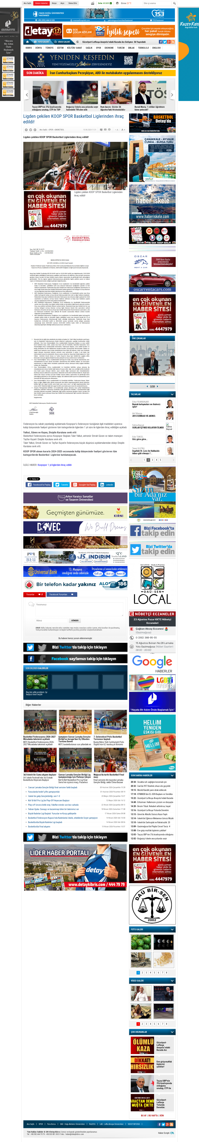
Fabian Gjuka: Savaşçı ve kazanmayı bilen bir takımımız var (53, 809)
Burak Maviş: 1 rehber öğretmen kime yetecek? (150, 108)
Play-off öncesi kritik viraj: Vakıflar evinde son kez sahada (53, 805)
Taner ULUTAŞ (146, 451)
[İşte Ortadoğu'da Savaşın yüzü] (141, 960)
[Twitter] (30, 129)
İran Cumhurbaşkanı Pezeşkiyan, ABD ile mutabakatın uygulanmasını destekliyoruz (106, 73)
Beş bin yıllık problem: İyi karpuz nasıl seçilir (36, 693)
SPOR (41, 1124)
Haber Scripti (163, 1133)
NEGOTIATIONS (134, 1124)
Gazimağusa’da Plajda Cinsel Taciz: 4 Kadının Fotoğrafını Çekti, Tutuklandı (150, 828)
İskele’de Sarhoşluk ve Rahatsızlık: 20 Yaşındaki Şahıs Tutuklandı (150, 824)
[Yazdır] (109, 129)
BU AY (143, 1115)
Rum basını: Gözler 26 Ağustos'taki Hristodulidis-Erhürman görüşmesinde (113, 108)
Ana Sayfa (27, 3)
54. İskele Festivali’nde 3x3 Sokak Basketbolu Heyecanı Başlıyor (39, 777)
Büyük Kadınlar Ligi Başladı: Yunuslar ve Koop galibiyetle (52, 813)
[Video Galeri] (62, 42)
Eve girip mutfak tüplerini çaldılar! (148, 830)
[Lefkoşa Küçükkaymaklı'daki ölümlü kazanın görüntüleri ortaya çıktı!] (163, 1011)
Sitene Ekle (72, 3)
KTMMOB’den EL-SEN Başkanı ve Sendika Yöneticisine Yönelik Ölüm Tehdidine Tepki (152, 796)
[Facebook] (26, 129)
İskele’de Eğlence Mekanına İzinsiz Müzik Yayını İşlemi (152, 820)
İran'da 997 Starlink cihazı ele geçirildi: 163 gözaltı (151, 788)
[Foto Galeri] (42, 42)
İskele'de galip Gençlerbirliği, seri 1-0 (44, 796)
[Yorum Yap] (101, 129)
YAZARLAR (136, 394)
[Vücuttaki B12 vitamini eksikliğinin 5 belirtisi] (163, 960)
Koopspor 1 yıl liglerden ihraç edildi (55, 464)
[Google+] (35, 129)
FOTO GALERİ (137, 929)
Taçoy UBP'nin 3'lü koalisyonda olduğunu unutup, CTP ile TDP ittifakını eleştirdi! (46, 108)
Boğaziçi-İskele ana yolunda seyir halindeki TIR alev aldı (82, 108)
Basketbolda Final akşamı (39, 826)
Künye (54, 3)
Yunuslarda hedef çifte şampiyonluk (44, 792)
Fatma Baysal (148, 426)
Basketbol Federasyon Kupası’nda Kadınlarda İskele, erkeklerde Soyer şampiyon (63, 818)
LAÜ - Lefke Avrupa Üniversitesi (111, 1124)
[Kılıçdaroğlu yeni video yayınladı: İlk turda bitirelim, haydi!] (163, 993)
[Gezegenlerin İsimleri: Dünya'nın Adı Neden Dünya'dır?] (163, 942)
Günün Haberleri (41, 3)
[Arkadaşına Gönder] (105, 129)
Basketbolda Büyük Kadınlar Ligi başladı (45, 822)
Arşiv (62, 3)
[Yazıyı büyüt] (123, 129)
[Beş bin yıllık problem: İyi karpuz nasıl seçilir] (141, 942)
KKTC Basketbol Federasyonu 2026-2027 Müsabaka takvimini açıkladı (39, 741)
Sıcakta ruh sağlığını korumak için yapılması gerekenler (149, 784)
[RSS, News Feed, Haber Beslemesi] (173, 42)
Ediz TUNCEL (139, 438)
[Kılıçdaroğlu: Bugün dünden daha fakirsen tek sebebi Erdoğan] (141, 993)
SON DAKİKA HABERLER (141, 775)
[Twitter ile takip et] (165, 42)
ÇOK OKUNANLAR (139, 1032)
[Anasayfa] (27, 42)
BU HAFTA (153, 1115)
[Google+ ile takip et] (169, 42)
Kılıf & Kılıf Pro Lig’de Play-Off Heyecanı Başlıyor (48, 800)
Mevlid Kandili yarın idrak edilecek (148, 790)
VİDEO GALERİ (137, 980)
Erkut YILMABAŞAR (146, 404)
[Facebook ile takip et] (161, 42)
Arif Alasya (144, 414)
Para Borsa (51, 1124)
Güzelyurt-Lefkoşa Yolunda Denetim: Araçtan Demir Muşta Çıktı (150, 812)
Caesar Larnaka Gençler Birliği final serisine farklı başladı (52, 787)
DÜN (162, 1115)
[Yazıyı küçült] (116, 129)
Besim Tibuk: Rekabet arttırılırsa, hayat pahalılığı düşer (108, 42)
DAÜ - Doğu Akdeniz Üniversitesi (72, 1124)
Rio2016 (92, 1124)
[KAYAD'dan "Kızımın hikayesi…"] (141, 1011)
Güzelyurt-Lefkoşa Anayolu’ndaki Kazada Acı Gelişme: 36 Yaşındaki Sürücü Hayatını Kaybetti (164, 1046)
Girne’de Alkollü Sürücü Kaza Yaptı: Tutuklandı (149, 816)
